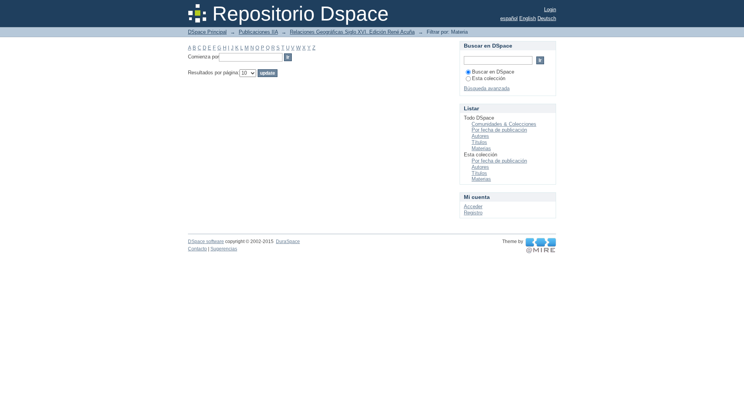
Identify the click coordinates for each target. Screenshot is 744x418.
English (527, 18)
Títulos (479, 142)
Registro (473, 213)
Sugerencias (223, 249)
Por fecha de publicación (499, 130)
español (509, 18)
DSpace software (206, 241)
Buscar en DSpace (493, 72)
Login (550, 9)
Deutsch (546, 18)
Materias (481, 148)
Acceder (473, 206)
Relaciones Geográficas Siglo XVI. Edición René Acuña (352, 32)
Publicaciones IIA (258, 32)
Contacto (197, 249)
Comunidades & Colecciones (504, 124)
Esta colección (488, 78)
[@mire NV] (540, 245)
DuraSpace (288, 241)
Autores (480, 136)
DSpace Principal (207, 32)
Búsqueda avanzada (487, 88)
